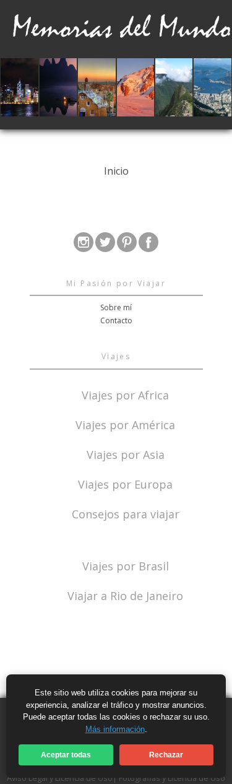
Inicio (116, 171)
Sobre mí (116, 307)
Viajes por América (125, 423)
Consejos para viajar (125, 513)
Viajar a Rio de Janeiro (125, 595)
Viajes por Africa (125, 394)
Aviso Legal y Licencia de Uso (60, 777)
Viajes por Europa (125, 483)
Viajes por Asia (126, 453)
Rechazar (166, 755)
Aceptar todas (66, 755)
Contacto (116, 320)
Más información (115, 729)
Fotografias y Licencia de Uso (172, 777)
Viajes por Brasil (125, 565)
